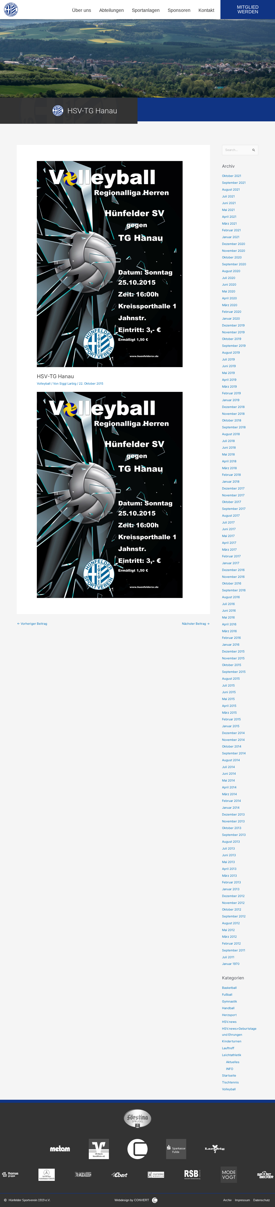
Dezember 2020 (233, 244)
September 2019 (234, 346)
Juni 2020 (229, 284)
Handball (228, 1008)
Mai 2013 (228, 862)
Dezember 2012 (233, 896)
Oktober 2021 (231, 176)
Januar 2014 (231, 807)
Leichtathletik (231, 1055)
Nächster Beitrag (196, 624)
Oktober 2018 (231, 420)
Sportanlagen (146, 10)
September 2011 (233, 950)
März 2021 (229, 223)
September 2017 (234, 509)
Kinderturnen (231, 1041)
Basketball (229, 988)
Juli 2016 (228, 604)
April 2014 (229, 787)
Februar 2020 (231, 312)
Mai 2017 (228, 536)
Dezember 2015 (233, 651)
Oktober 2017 (231, 502)
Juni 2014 (229, 773)
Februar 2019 (231, 393)
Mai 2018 (228, 454)
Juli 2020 (228, 278)
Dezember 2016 (233, 570)
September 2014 (234, 753)
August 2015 (231, 678)
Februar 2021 (231, 230)
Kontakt (206, 10)
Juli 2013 (228, 848)
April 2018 (229, 461)
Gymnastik (229, 1001)
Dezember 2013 (233, 814)
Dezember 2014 (233, 733)
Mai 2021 (228, 210)
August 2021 (231, 189)
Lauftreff (228, 1048)
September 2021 (234, 183)
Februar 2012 (231, 943)
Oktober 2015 (231, 665)
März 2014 (229, 794)
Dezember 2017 (233, 488)
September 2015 (234, 672)
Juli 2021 (228, 196)
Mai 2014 (228, 780)
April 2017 (229, 543)
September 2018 (234, 427)
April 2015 (229, 706)
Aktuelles (232, 1062)
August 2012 (231, 923)
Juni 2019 (229, 366)
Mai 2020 (228, 291)
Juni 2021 (229, 203)
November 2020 (233, 251)
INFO (229, 1069)
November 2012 (233, 903)
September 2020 (234, 264)
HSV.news (229, 1022)
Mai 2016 (228, 617)
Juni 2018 (229, 447)
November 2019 (233, 332)
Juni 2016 (229, 610)
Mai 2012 (228, 930)
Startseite (229, 1075)
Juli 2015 (228, 685)
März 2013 (229, 876)
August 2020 (231, 271)
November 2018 (233, 414)
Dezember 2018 (233, 407)
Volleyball (44, 383)
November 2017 (233, 495)
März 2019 (229, 386)
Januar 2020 (231, 318)
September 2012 (234, 916)
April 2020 (229, 298)
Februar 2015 (231, 719)
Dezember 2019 (233, 325)
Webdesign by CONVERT (132, 1200)
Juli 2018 (228, 441)
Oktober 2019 (231, 339)
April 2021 (229, 217)
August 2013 (231, 842)
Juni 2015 (229, 692)
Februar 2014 (231, 801)
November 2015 (233, 658)
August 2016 (231, 597)
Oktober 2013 (231, 828)
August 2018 (231, 434)
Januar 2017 (230, 563)
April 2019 (229, 380)
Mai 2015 (228, 699)
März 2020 (229, 305)
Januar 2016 (230, 644)
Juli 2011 (228, 957)
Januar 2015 (230, 726)
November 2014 (233, 740)
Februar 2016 (231, 638)
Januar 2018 (230, 481)
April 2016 (229, 624)
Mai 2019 (228, 373)
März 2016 (229, 631)
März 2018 (229, 468)
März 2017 (229, 549)
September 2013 (234, 835)
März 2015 (229, 712)
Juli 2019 (228, 359)
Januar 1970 (230, 964)
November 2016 (233, 577)
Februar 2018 (231, 475)
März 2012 (229, 937)
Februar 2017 (231, 556)
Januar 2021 (230, 237)
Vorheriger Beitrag (32, 624)
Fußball (227, 994)
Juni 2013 (229, 855)
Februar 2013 (231, 882)
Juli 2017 (228, 522)
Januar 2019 (230, 400)
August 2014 (231, 760)
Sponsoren (179, 10)
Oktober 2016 (231, 583)
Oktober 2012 (231, 909)
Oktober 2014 (231, 746)
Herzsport (229, 1015)
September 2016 (234, 590)
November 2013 (233, 821)
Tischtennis (230, 1082)
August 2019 (231, 352)
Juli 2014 (228, 767)
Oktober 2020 (232, 257)
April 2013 (229, 869)
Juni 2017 (229, 529)
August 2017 (231, 515)
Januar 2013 (231, 889)
